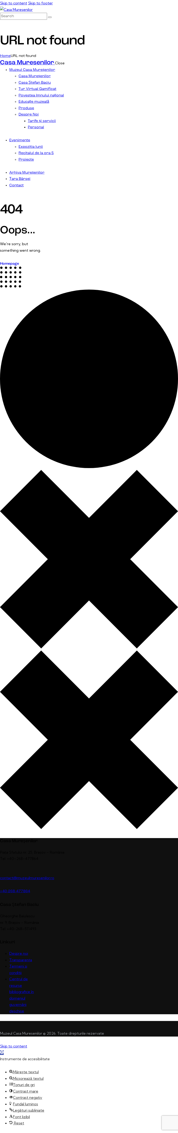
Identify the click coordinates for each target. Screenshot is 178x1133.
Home (5, 56)
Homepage (9, 264)
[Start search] (50, 17)
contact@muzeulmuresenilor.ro (27, 877)
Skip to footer (40, 3)
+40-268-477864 (15, 891)
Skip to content (13, 3)
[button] (2, 1052)
